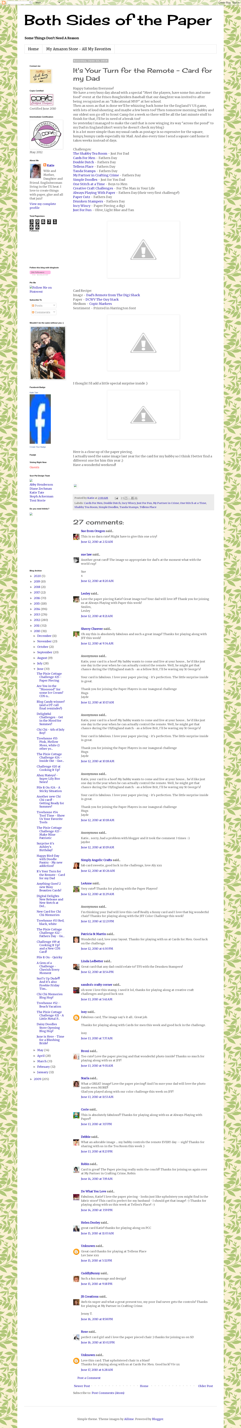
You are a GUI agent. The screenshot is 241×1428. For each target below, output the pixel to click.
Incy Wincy (81, 206)
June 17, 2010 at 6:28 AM (97, 1370)
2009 (38, 1079)
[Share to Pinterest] (136, 498)
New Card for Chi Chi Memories (49, 913)
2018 (37, 587)
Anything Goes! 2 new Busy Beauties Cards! (49, 887)
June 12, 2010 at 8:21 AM (97, 616)
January (43, 1072)
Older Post (205, 1386)
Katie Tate (34, 393)
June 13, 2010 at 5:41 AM (96, 999)
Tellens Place (83, 167)
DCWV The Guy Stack (102, 299)
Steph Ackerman (41, 496)
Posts (38, 305)
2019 (37, 581)
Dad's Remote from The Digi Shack (113, 295)
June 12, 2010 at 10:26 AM (98, 871)
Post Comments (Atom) (108, 1393)
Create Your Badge (38, 447)
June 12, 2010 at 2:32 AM (97, 541)
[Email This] (122, 498)
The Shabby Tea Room (90, 154)
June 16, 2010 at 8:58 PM (97, 1319)
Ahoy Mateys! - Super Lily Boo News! (48, 778)
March (42, 1061)
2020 (38, 576)
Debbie (86, 1137)
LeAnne (86, 883)
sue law (86, 554)
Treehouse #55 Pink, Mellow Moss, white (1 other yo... (48, 743)
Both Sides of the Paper (118, 19)
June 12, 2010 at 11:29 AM (97, 894)
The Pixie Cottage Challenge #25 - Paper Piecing (49, 677)
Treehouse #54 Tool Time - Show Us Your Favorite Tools (51, 817)
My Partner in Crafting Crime (96, 175)
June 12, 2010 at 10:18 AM (97, 761)
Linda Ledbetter (92, 961)
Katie (50, 165)
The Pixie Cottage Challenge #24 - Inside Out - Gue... (50, 757)
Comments (42, 312)
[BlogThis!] (126, 498)
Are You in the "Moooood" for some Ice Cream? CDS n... (50, 691)
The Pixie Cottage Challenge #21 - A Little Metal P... (50, 1015)
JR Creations (90, 1296)
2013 (37, 614)
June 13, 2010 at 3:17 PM (96, 1124)
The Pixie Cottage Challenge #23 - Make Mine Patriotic (49, 833)
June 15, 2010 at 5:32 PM (96, 1260)
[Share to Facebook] (132, 498)
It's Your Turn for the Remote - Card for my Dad (51, 875)
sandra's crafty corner (96, 984)
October (43, 647)
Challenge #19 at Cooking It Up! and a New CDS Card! (48, 947)
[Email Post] (116, 498)
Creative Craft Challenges (93, 188)
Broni (85, 1051)
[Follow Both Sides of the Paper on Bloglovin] (40, 274)
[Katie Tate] (40, 442)
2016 (37, 598)
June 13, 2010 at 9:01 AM (97, 1065)
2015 (37, 603)
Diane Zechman (41, 488)
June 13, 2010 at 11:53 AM (97, 1097)
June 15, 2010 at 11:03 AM (97, 1233)
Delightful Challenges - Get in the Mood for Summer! (50, 719)
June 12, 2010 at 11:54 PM (97, 972)
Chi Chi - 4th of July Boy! (50, 731)
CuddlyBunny (90, 1273)
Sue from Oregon (93, 531)
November (44, 641)
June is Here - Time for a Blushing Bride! (50, 1040)
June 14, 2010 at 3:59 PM (97, 1210)
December (44, 636)
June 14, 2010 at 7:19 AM (97, 1179)
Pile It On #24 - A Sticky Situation (49, 789)
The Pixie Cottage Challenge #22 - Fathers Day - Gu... (51, 933)
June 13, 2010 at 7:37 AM (97, 1038)
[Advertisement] (40, 542)
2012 (37, 620)
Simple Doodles (85, 180)
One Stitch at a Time (89, 184)
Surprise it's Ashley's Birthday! (45, 847)
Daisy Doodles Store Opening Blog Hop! (48, 1027)
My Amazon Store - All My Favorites (78, 49)
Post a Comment (89, 1378)
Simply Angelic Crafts (96, 860)
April (41, 1055)
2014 (37, 609)
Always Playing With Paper (94, 193)
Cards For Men (84, 158)
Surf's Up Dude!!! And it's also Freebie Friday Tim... (48, 983)
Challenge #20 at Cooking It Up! (49, 768)
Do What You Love (93, 1191)
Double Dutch (83, 162)
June (40, 669)
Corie (85, 1109)
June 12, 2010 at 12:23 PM (97, 921)
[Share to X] (129, 498)
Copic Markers (100, 304)
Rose (84, 1331)
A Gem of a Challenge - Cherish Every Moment (48, 968)
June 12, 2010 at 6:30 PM (97, 948)
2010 (37, 631)
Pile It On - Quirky (49, 957)
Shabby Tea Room (86, 507)
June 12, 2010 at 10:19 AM (97, 847)
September (45, 652)
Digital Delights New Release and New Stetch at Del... (50, 901)
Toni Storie (38, 500)
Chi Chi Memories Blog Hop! (50, 995)
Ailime (129, 1419)
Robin (85, 1164)
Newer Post (82, 1386)
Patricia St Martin (93, 934)
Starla (85, 1078)
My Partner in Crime (166, 503)
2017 (37, 592)
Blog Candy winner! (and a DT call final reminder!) (51, 705)
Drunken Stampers (88, 201)
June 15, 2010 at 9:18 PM (96, 1284)
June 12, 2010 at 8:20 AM (97, 581)
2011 (37, 625)
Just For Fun (82, 210)
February (43, 1066)
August (42, 658)
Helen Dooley (90, 1222)
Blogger (157, 1419)
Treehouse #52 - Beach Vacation (49, 1004)
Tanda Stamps (84, 171)
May (40, 1050)
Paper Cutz (81, 197)
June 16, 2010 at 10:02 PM (98, 1342)
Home (33, 49)
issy (84, 1012)
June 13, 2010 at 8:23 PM (97, 1151)
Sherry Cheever (92, 629)
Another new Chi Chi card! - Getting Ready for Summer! (50, 801)
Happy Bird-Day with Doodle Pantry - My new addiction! (49, 861)
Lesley (86, 593)
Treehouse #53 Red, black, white (50, 922)
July (40, 663)
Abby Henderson (41, 484)
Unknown (88, 1246)
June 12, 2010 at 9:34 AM (97, 643)
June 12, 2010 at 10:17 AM (97, 702)
